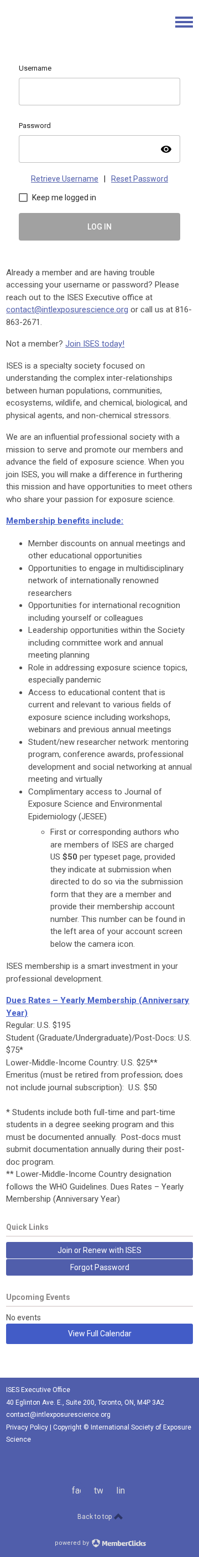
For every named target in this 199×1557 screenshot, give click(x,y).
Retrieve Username (64, 178)
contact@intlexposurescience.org (67, 309)
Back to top (95, 1517)
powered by (73, 1543)
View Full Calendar (100, 1333)
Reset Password (139, 178)
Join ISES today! (94, 344)
